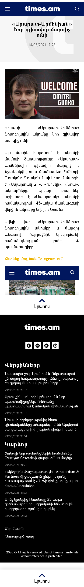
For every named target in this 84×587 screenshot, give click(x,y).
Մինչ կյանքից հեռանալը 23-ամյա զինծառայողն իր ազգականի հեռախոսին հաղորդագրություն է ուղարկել (39, 504)
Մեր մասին (14, 528)
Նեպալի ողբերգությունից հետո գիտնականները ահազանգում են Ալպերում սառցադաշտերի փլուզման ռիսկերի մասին (41, 424)
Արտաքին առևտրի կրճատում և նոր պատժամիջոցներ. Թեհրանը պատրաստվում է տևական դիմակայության (41, 401)
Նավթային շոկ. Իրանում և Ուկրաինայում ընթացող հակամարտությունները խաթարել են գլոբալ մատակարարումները (41, 378)
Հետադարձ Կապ (19, 536)
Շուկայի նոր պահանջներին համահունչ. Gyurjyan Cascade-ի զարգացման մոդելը (38, 455)
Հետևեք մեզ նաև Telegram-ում (34, 258)
